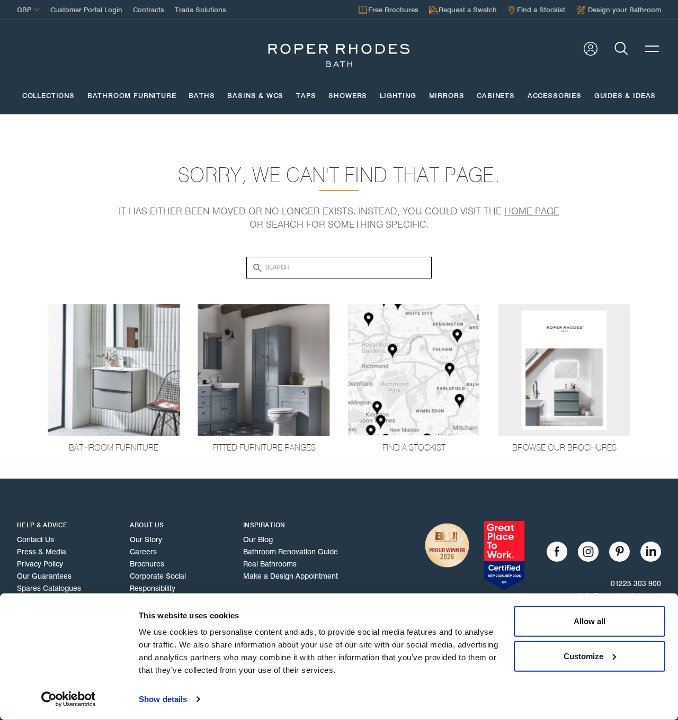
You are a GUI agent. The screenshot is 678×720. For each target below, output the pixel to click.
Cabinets (496, 96)
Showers (347, 96)
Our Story (146, 539)
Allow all (589, 621)
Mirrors (447, 96)
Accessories (555, 96)
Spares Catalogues (49, 588)
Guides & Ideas (625, 96)
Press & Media (41, 551)
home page (531, 211)
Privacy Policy (40, 564)
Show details (163, 699)
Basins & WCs (255, 96)
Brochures (147, 564)
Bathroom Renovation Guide (290, 551)
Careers (143, 551)
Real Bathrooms (270, 564)
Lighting (398, 96)
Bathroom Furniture (131, 96)
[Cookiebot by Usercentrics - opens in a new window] (68, 699)
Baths (202, 96)
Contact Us (35, 539)
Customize (583, 655)
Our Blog (258, 539)
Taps (306, 96)
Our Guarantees (44, 576)
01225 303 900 (636, 583)
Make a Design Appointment (290, 576)
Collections (48, 96)
